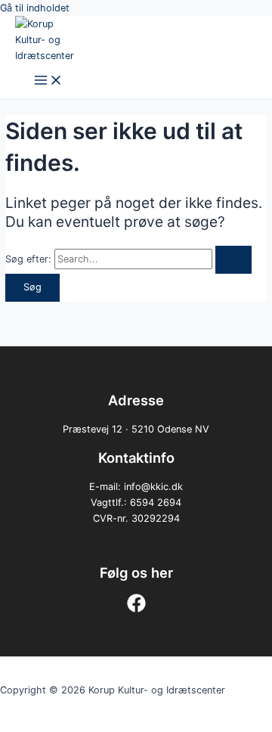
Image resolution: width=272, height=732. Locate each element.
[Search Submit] (233, 260)
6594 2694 (155, 502)
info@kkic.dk (153, 486)
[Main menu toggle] (48, 81)
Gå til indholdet (35, 8)
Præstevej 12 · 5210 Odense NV (136, 429)
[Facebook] (136, 609)
